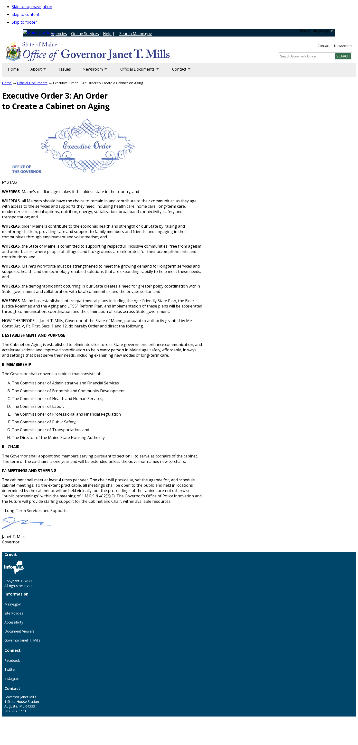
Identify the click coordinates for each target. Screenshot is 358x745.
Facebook (12, 660)
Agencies (59, 33)
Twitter (10, 669)
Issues (65, 69)
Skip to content (25, 14)
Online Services (85, 33)
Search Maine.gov (135, 33)
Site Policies (13, 613)
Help (107, 33)
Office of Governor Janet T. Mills (44, 52)
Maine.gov (12, 604)
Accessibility (13, 622)
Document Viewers (19, 631)
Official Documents (134, 71)
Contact (324, 45)
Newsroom (343, 45)
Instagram (12, 678)
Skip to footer (24, 22)
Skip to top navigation (32, 6)
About (33, 71)
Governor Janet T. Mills (22, 640)
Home (13, 69)
